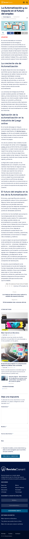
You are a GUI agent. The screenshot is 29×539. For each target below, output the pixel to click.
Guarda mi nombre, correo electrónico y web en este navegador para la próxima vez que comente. (14, 449)
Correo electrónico (7, 433)
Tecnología (18, 492)
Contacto (17, 533)
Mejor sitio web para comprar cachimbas (12, 524)
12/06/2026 (12, 383)
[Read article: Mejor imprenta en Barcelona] (14, 321)
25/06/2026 (11, 367)
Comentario (5, 406)
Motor (17, 485)
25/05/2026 (5, 388)
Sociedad (5, 329)
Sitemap (3, 533)
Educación (4, 489)
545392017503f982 (8, 386)
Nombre (4, 426)
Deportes (3, 485)
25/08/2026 (11, 335)
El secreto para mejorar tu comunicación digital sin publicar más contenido (14, 364)
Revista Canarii (8, 536)
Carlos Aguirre (7, 17)
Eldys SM (5, 335)
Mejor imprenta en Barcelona (10, 333)
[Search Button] (27, 2)
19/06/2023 (16, 17)
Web (2, 441)
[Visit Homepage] (7, 2)
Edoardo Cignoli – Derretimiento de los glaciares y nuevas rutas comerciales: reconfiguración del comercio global (18, 379)
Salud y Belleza (19, 487)
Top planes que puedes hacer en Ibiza (11, 521)
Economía (4, 487)
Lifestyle (3, 492)
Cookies (10, 533)
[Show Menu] (24, 2)
